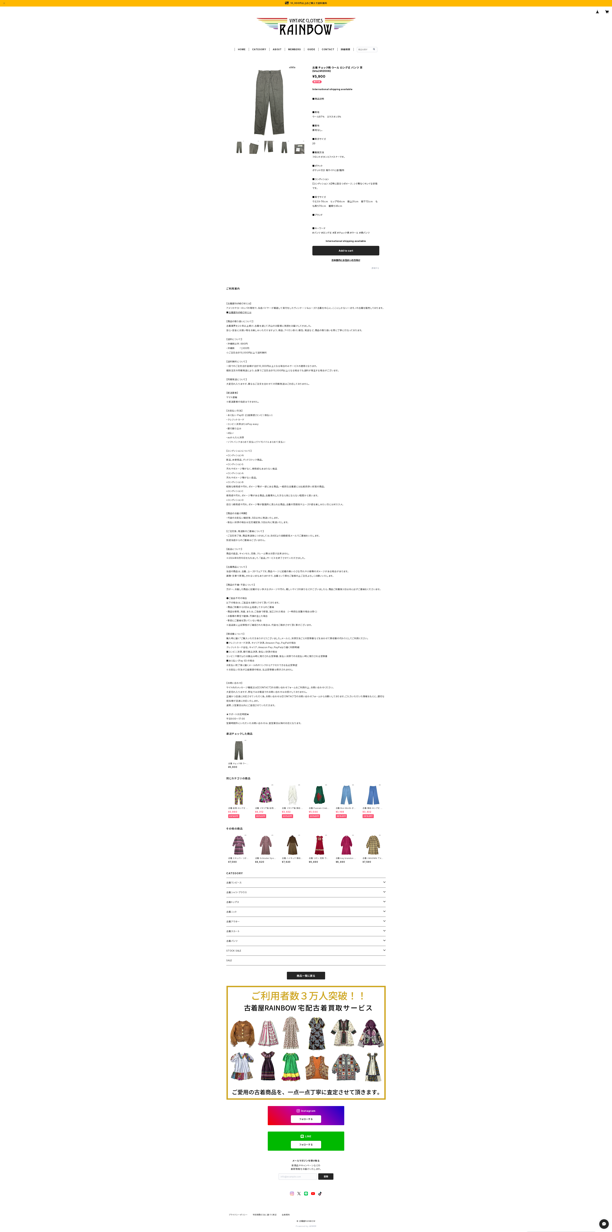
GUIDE (311, 49)
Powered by (302, 1226)
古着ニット (231, 911)
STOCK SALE (233, 950)
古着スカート (233, 931)
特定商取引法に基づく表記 (265, 1215)
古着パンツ (232, 941)
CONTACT (328, 49)
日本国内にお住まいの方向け (346, 260)
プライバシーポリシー (238, 1215)
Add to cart (346, 250)
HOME (241, 49)
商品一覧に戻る (306, 975)
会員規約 (286, 1215)
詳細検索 (345, 49)
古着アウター (233, 921)
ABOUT (277, 49)
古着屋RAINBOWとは (240, 312)
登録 (326, 1176)
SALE (229, 960)
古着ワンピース (234, 882)
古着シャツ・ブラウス (236, 892)
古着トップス (232, 902)
